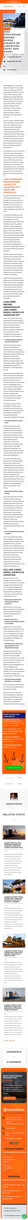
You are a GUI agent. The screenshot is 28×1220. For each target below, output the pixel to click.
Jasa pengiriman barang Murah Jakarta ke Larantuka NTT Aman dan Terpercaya (12, 186)
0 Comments (11, 70)
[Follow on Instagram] (17, 1143)
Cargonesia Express (14, 57)
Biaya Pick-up (7, 1157)
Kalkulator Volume (9, 1159)
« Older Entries (9, 1040)
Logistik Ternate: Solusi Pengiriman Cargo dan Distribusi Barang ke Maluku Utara (13, 953)
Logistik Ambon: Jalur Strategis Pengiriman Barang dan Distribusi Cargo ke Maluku (13, 1007)
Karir (4, 1170)
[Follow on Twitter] (14, 1143)
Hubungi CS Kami (14, 768)
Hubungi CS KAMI (10, 1098)
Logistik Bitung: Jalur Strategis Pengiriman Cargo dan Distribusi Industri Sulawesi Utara (13, 845)
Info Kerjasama (8, 1168)
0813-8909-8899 (7, 1199)
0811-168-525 (6, 1193)
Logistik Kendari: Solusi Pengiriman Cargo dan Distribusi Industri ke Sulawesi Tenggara (13, 899)
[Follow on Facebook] (11, 1143)
